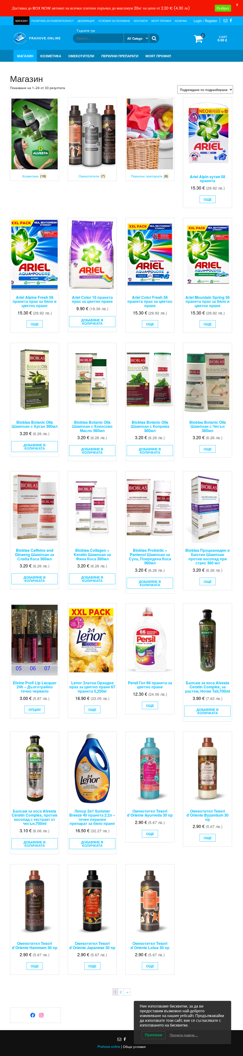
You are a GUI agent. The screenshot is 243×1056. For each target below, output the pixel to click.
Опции (34, 709)
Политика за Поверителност (52, 21)
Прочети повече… (184, 1035)
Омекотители (81, 55)
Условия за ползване (114, 21)
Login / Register (205, 20)
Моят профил (161, 21)
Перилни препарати (119, 55)
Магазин (21, 21)
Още (208, 199)
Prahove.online (109, 1046)
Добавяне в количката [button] (92, 322)
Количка (181, 21)
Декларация (86, 21)
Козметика (50, 55)
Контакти (141, 21)
